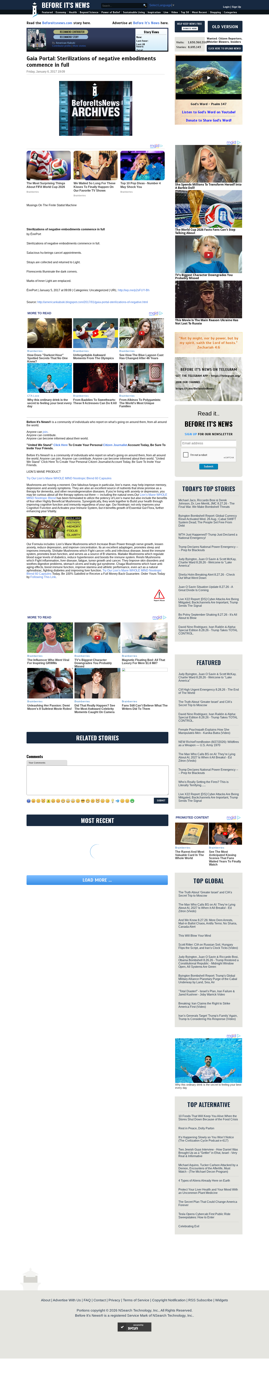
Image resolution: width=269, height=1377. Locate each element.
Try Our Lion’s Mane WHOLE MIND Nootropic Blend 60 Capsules (69, 478)
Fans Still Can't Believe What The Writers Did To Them (145, 707)
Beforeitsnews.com (57, 23)
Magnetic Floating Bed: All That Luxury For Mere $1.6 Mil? (143, 661)
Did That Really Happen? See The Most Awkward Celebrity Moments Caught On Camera (94, 708)
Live (166, 12)
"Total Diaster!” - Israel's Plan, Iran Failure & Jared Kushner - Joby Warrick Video (206, 993)
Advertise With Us (67, 1300)
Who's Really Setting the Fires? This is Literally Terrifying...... (203, 783)
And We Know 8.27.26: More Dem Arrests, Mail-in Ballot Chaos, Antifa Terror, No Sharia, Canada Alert (207, 923)
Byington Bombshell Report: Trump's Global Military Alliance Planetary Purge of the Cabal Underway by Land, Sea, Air (207, 979)
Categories (230, 12)
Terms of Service (136, 1300)
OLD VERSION (225, 26)
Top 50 (185, 12)
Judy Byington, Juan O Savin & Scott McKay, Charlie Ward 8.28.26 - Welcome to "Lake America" (207, 562)
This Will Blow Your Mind (194, 935)
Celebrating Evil (188, 1226)
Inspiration (154, 12)
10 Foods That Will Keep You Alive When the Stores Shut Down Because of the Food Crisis (208, 1118)
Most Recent (199, 12)
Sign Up (236, 6)
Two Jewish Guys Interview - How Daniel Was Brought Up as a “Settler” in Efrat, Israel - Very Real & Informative (208, 1153)
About (45, 1300)
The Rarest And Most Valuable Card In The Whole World (189, 855)
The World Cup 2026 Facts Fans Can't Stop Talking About (205, 231)
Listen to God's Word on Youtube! (209, 112)
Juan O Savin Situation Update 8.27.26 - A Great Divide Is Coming (205, 588)
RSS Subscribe (200, 1300)
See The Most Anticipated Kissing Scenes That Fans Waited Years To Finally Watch (225, 858)
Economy (61, 12)
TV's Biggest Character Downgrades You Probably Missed (93, 663)
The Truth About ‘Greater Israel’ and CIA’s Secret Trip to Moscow (205, 703)
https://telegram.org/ (226, 376)
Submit (208, 466)
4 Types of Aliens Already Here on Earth (204, 1180)
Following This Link (43, 577)
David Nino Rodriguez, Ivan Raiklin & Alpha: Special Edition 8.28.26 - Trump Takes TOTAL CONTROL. (208, 630)
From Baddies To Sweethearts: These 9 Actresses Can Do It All (95, 401)
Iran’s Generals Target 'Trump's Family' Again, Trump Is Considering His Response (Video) (208, 1017)
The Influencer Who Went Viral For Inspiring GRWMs (48, 661)
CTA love (33, 395)
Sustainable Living (134, 12)
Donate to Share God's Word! (208, 120)
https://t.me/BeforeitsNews (195, 388)
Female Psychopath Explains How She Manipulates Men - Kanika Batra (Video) (204, 731)
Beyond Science (89, 12)
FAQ (87, 1300)
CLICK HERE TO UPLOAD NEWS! (224, 48)
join (45, 431)
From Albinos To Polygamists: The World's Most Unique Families (140, 403)
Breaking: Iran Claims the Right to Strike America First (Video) (204, 1005)
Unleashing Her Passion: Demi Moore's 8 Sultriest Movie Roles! (49, 707)
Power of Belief (110, 12)
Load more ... (97, 880)
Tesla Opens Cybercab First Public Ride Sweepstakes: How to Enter (204, 1215)
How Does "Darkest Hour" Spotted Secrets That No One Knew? (47, 358)
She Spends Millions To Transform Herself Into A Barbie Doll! (208, 186)
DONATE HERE (190, 28)
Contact (100, 1300)
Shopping (215, 12)
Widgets (221, 1300)
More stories (79, 45)
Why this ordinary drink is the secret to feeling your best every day (49, 403)
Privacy (114, 1300)
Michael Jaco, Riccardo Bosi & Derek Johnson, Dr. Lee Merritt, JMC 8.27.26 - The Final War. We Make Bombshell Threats (206, 503)
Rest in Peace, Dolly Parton (196, 1128)
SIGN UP (191, 434)
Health (73, 12)
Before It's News (66, 5)
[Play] (208, 77)
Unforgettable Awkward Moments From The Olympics (93, 357)
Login (226, 6)
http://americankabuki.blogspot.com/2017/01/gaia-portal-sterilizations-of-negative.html (92, 302)
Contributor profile (61, 45)
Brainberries (35, 351)
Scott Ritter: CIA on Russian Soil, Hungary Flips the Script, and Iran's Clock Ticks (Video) (208, 946)
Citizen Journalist (115, 445)
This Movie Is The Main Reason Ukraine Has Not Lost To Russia (206, 321)
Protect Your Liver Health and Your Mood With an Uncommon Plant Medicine (208, 1191)
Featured (47, 12)
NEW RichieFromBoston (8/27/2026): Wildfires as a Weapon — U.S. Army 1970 (208, 743)
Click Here (60, 445)
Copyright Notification (169, 1300)
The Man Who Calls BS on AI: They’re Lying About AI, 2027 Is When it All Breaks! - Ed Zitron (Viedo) (206, 757)
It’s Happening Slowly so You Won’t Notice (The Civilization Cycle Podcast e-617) (206, 1139)
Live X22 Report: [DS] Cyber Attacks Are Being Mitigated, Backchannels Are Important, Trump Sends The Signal (208, 602)
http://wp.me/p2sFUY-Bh (134, 290)
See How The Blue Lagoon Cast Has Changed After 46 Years (141, 357)
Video (174, 12)
